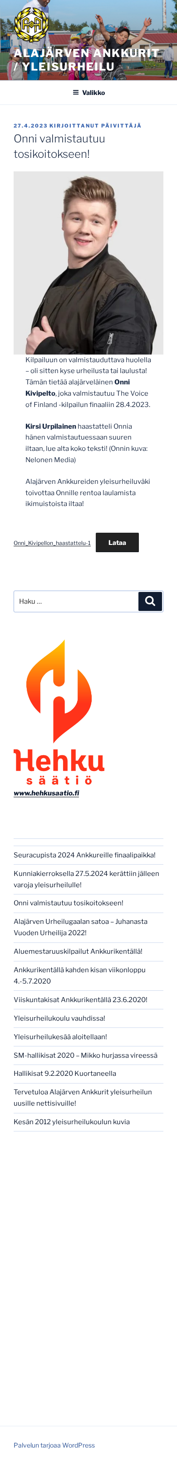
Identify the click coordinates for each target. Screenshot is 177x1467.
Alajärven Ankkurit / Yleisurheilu (87, 60)
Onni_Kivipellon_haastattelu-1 (52, 542)
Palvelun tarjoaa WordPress (54, 1445)
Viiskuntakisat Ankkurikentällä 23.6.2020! (81, 1000)
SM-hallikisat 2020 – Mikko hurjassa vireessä (85, 1055)
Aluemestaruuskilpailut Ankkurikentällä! (78, 951)
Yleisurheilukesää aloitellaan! (60, 1037)
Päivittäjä (121, 126)
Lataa (117, 542)
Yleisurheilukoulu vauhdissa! (59, 1018)
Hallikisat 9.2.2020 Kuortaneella (65, 1073)
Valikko (93, 92)
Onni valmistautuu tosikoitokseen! (68, 903)
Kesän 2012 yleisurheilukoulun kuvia (72, 1122)
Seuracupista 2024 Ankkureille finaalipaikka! (85, 855)
